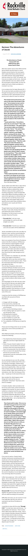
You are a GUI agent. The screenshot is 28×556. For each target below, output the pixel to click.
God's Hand (17, 525)
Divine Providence (9, 525)
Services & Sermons (16, 54)
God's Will (5, 528)
